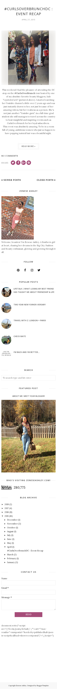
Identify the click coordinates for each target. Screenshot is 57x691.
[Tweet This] (13, 162)
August (10, 531)
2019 (7, 504)
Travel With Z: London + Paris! (30, 320)
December (12, 519)
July (9, 535)
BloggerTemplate (43, 686)
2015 (7, 516)
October (11, 527)
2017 (7, 508)
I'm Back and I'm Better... (27, 352)
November (12, 523)
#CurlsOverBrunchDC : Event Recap (28, 11)
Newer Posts (12, 180)
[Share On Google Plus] (23, 162)
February (11, 558)
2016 (7, 512)
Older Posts (45, 180)
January (11, 562)
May (9, 543)
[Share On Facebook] (18, 162)
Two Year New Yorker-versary (30, 304)
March (10, 554)
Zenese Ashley (21, 686)
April (9, 547)
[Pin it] (29, 162)
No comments (9, 156)
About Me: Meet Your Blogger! (28, 396)
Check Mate (20, 336)
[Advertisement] (10, 665)
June (9, 539)
